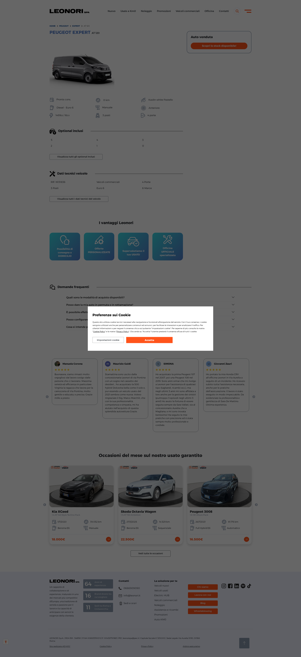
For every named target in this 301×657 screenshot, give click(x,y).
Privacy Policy (122, 331)
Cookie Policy (99, 331)
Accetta (149, 339)
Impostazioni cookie (108, 339)
